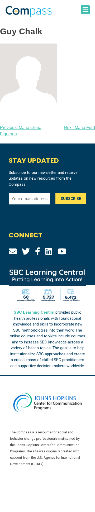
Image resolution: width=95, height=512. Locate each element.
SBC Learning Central (34, 312)
